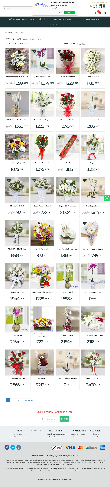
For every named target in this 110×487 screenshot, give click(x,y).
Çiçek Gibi (42, 378)
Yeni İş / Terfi (19, 32)
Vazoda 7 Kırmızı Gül (42, 163)
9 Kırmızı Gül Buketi (67, 77)
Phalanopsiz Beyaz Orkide (68, 378)
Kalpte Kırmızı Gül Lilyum (93, 335)
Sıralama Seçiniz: (69, 44)
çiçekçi (55, 462)
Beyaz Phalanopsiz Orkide (93, 120)
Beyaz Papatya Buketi (42, 206)
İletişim (96, 434)
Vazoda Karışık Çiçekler (17, 163)
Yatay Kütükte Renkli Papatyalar (42, 335)
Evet (70, 12)
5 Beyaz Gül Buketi (17, 206)
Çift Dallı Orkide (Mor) (42, 77)
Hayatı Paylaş (17, 335)
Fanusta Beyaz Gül (17, 292)
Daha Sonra (58, 12)
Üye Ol (95, 437)
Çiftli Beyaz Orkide (93, 206)
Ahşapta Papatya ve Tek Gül (17, 77)
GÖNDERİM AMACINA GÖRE (21, 19)
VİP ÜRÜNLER (36, 431)
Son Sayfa (29, 400)
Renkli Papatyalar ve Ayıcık (42, 292)
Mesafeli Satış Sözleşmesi (56, 434)
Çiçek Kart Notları (78, 434)
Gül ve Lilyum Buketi (93, 163)
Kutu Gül (67, 163)
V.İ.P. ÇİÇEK (43, 19)
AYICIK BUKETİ (55, 25)
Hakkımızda (17, 434)
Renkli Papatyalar (42, 249)
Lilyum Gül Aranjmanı (67, 206)
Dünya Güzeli (68, 335)
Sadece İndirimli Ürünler (18, 44)
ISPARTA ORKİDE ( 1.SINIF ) (17, 120)
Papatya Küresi (93, 77)
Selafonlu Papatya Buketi (93, 249)
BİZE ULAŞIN (95, 431)
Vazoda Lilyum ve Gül (93, 378)
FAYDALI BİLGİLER (78, 431)
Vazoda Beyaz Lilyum (42, 120)
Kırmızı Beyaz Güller (17, 378)
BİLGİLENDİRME (55, 431)
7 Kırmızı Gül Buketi (67, 120)
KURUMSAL (17, 431)
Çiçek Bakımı (78, 437)
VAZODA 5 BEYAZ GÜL (17, 249)
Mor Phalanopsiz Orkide (93, 292)
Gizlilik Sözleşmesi (56, 437)
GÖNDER (64, 419)
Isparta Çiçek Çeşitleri (62, 19)
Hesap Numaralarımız (17, 437)
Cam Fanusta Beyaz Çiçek (67, 249)
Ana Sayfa (8, 32)
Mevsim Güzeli (67, 292)
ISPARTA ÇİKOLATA (91, 19)
